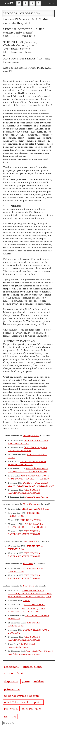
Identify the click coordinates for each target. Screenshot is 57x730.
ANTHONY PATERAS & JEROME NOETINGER (27, 463)
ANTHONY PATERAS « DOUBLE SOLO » (28, 442)
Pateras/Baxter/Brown (36, 496)
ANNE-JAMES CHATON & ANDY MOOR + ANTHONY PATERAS (29, 477)
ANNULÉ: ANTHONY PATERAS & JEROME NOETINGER (28, 470)
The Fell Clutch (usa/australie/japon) (21, 645)
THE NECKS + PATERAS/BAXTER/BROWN (24, 491)
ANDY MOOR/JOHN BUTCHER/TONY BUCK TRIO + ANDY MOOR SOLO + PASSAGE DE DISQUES (30, 593)
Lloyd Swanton (30, 541)
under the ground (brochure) (22, 695)
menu (50, 3)
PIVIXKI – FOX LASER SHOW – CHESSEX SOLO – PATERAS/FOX (31, 484)
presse (25, 681)
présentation (12, 689)
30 (19, 3)
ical (6, 716)
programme (11, 666)
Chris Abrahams (31, 504)
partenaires (11, 708)
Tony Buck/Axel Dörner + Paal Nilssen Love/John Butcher (30, 652)
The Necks (28, 563)
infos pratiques (31, 708)
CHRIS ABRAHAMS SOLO (35, 508)
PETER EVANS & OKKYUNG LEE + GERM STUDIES (27, 525)
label (20, 673)
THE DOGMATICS (31, 520)
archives (39, 681)
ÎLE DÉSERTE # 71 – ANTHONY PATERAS (27, 449)
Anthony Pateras (31, 435)
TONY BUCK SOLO (34, 604)
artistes (8, 673)
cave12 (8, 3)
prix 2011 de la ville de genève (23, 702)
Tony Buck (28, 585)
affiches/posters (33, 666)
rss (14, 716)
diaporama (11, 681)
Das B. (26, 600)
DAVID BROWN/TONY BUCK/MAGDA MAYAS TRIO (26, 610)
